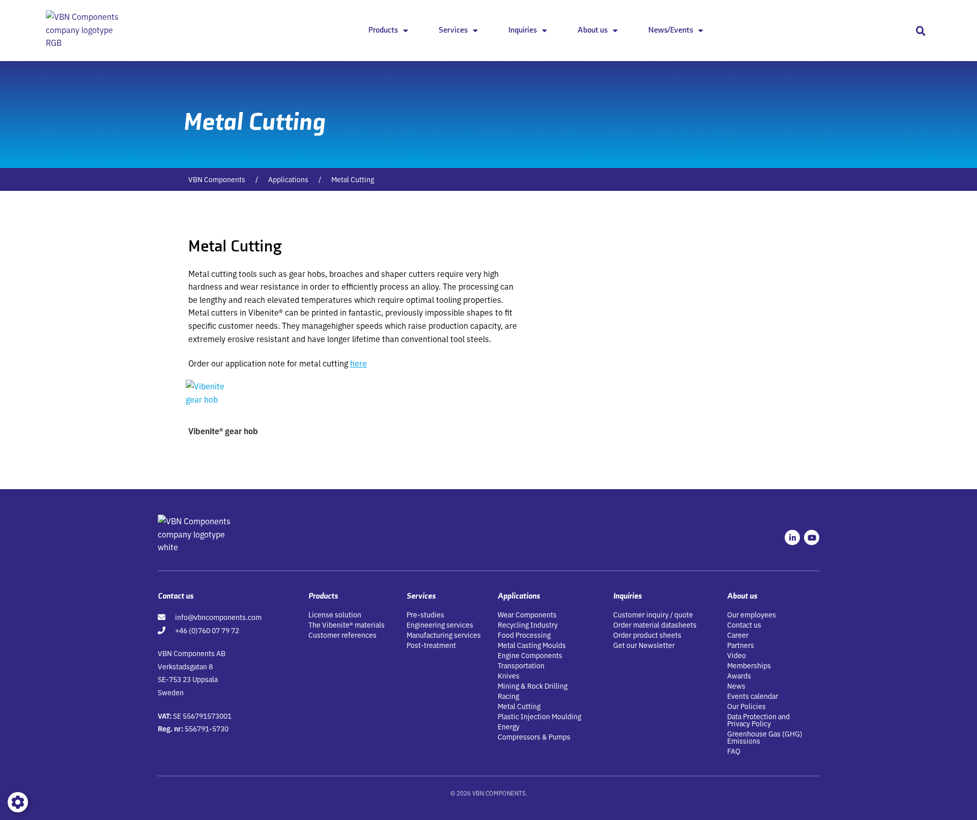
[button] (920, 30)
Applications (288, 179)
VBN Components (216, 179)
